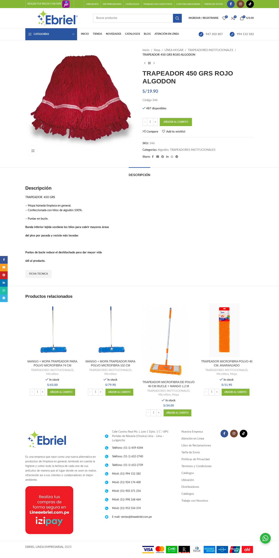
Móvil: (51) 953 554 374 (126, 508)
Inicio (145, 50)
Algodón (163, 149)
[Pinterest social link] (162, 157)
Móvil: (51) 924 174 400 (126, 482)
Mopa (175, 394)
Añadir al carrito (176, 122)
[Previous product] (144, 63)
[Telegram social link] (176, 157)
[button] (61, 392)
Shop (157, 50)
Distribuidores (190, 487)
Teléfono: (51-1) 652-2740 (127, 456)
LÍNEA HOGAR (174, 50)
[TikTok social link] (250, 4)
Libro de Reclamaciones (196, 445)
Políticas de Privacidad (195, 459)
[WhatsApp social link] (172, 157)
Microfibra (52, 374)
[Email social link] (157, 157)
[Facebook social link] (231, 4)
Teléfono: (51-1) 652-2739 (127, 465)
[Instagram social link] (240, 4)
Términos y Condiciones (196, 466)
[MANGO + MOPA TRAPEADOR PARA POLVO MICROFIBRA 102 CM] (110, 330)
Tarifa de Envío (190, 452)
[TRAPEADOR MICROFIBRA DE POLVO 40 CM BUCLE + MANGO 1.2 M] (169, 340)
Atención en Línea (192, 438)
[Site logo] (57, 17)
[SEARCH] (177, 18)
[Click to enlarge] (33, 151)
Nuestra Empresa (192, 431)
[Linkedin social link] (167, 157)
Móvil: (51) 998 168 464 (126, 499)
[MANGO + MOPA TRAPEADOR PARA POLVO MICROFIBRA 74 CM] (52, 330)
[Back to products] (149, 63)
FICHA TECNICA (38, 274)
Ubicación (187, 480)
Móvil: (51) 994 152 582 (126, 473)
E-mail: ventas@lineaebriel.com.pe (132, 517)
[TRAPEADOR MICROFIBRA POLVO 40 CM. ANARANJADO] (227, 330)
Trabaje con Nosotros (194, 500)
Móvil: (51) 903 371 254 (126, 491)
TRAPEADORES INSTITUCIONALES (210, 50)
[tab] (139, 173)
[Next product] (154, 63)
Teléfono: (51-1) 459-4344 (127, 448)
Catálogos (187, 473)
